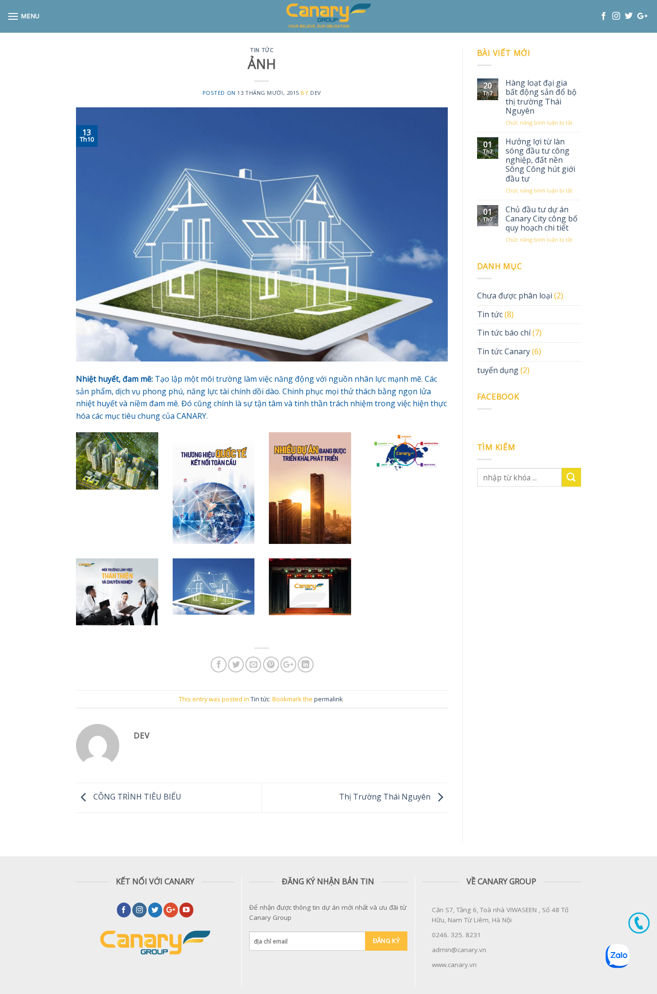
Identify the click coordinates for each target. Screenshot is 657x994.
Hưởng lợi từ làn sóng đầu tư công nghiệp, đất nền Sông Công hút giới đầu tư (540, 160)
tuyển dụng (497, 370)
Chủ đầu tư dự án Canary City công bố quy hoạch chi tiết (541, 219)
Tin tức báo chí (504, 332)
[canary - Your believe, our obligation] (328, 16)
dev (315, 92)
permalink (328, 699)
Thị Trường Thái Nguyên (385, 797)
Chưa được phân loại (514, 295)
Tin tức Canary (503, 351)
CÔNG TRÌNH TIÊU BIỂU (136, 797)
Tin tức (261, 49)
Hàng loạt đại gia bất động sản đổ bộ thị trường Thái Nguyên (541, 97)
